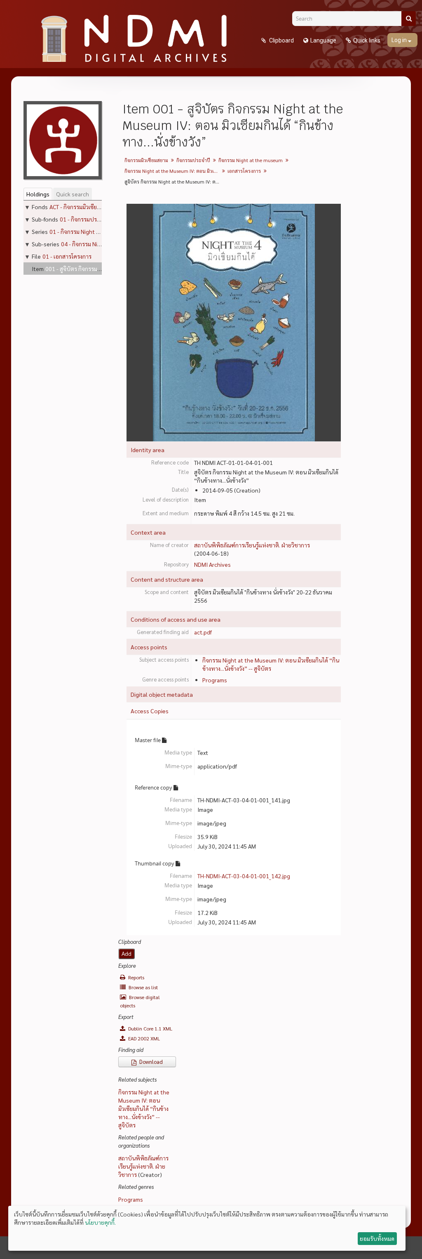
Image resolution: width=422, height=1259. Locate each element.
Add (126, 953)
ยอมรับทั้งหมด (377, 1238)
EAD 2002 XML (143, 1038)
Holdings (37, 194)
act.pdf (203, 632)
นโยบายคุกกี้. (100, 1222)
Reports (135, 977)
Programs (214, 680)
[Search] (408, 18)
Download (150, 1061)
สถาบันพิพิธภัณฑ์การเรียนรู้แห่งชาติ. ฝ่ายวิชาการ (252, 545)
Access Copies (150, 710)
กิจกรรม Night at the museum (250, 160)
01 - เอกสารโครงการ (66, 256)
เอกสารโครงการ (244, 170)
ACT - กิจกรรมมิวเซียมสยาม (81, 206)
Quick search (72, 194)
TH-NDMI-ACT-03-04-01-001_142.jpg (243, 875)
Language (323, 40)
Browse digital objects (140, 1001)
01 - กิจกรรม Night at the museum (92, 231)
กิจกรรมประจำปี (193, 160)
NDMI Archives (212, 564)
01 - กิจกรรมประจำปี (85, 219)
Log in (400, 40)
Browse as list (142, 987)
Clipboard (281, 40)
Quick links (366, 40)
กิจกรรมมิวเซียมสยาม (146, 160)
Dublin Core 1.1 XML (149, 1028)
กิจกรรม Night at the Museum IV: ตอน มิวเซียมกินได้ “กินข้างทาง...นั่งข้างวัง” (172, 170)
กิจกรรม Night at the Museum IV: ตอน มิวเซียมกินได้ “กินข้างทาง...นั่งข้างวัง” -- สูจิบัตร (143, 1108)
